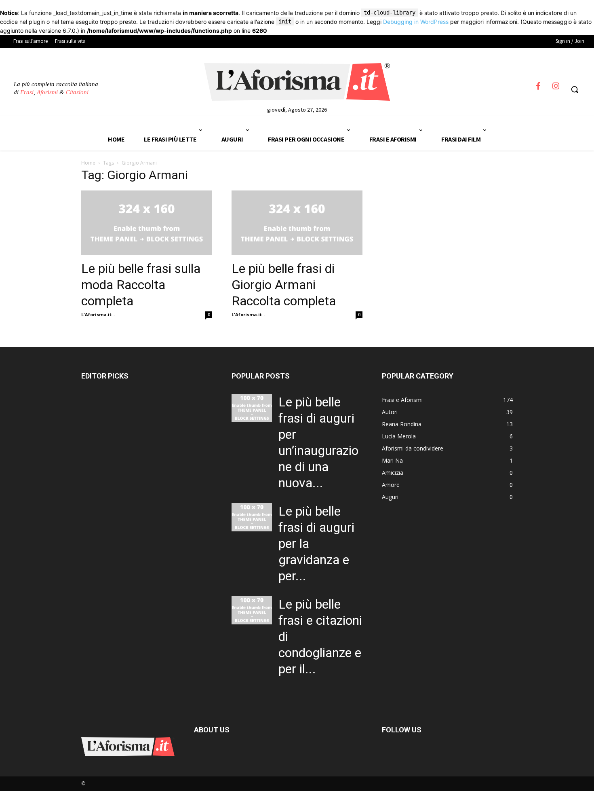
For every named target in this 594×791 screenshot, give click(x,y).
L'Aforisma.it (96, 314)
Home (88, 162)
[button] (574, 89)
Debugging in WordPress (416, 21)
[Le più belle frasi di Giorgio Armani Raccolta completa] (297, 222)
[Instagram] (556, 88)
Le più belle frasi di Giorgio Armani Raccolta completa (284, 285)
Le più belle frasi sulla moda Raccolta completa (140, 285)
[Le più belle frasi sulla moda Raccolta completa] (146, 222)
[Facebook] (538, 88)
